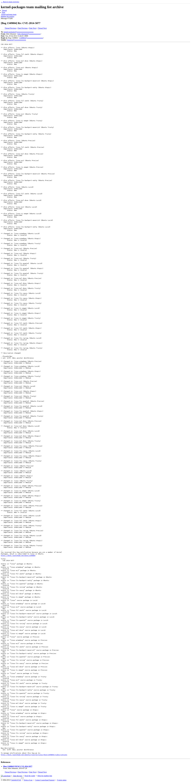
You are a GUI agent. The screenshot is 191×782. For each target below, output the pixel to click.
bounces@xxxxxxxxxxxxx (16, 40)
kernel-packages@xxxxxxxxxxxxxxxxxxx (18, 32)
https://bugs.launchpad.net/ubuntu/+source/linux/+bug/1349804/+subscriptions (34, 755)
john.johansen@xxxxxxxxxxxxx (29, 34)
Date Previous (23, 28)
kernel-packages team (8, 14)
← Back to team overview (10, 2)
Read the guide (30, 776)
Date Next (32, 28)
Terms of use (28, 780)
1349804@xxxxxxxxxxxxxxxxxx (31, 38)
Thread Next (42, 28)
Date (3, 12)
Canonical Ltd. (16, 780)
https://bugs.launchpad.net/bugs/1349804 (18, 555)
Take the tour (17, 776)
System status (61, 780)
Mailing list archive (7, 16)
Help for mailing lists (44, 776)
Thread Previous (10, 28)
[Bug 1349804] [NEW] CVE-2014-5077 (17, 766)
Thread (4, 10)
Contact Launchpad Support (45, 780)
